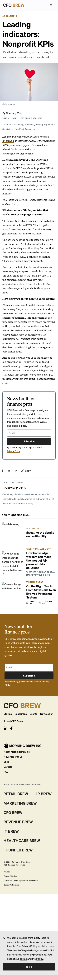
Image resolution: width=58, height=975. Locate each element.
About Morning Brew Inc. (17, 751)
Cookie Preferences (11, 885)
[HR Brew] (43, 793)
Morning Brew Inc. (21, 862)
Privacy (7, 872)
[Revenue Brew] (18, 822)
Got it (29, 967)
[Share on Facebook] (2, 471)
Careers (8, 766)
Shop (6, 761)
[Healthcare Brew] (22, 840)
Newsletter (46, 713)
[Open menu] (51, 5)
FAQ (6, 771)
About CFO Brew (13, 721)
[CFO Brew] (13, 812)
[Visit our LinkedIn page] (6, 728)
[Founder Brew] (18, 850)
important (8, 140)
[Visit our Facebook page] (11, 728)
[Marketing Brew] (20, 803)
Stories (8, 713)
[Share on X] (9, 471)
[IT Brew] (11, 831)
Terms (23, 958)
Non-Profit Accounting (25, 129)
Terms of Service (10, 876)
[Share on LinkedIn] (16, 471)
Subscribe (29, 441)
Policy (39, 958)
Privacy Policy (29, 946)
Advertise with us (13, 756)
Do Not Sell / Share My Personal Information (21, 880)
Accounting (17, 124)
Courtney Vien (14, 113)
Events (33, 713)
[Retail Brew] (16, 793)
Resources (21, 713)
